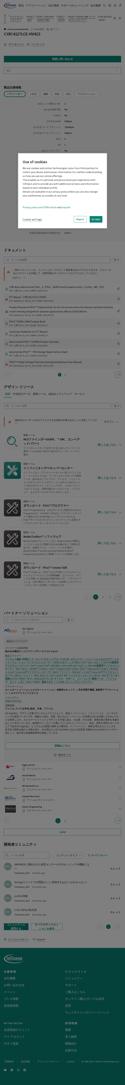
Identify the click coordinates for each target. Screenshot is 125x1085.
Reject (80, 219)
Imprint (66, 207)
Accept (96, 219)
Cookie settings (32, 219)
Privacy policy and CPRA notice (40, 207)
